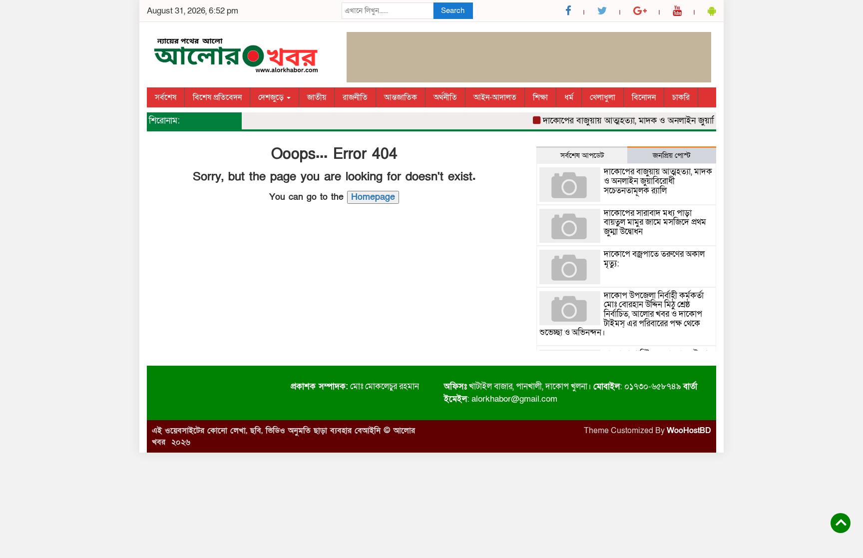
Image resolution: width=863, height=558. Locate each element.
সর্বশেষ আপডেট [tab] (582, 155)
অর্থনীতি (445, 97)
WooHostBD (689, 430)
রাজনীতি (355, 97)
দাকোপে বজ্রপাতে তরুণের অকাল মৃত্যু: (654, 258)
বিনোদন (644, 97)
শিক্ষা (540, 97)
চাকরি (681, 97)
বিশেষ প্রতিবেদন (217, 97)
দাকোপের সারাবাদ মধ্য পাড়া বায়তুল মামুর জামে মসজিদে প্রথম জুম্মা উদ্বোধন (655, 222)
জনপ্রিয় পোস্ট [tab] (672, 155)
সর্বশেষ (165, 97)
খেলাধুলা (602, 97)
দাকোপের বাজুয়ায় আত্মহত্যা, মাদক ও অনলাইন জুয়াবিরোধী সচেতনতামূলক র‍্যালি (668, 120)
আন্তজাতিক (400, 97)
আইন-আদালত (494, 97)
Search (452, 10)
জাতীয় (316, 97)
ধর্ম (568, 97)
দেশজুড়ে (272, 97)
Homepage (373, 197)
